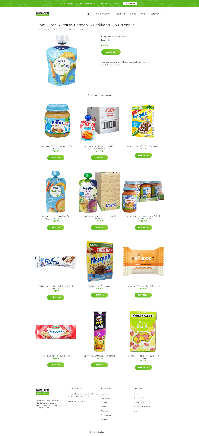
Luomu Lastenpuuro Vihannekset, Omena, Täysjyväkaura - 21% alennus (55, 217)
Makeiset (104, 411)
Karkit (133, 13)
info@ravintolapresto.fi (77, 401)
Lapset (104, 402)
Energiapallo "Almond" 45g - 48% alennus (143, 286)
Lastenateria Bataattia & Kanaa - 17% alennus (56, 147)
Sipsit (89, 13)
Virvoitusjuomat (103, 13)
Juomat (104, 394)
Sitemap (137, 411)
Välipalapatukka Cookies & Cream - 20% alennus (56, 287)
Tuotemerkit (155, 13)
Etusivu (38, 29)
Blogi (142, 13)
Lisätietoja (111, 52)
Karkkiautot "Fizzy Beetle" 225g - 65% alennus (143, 357)
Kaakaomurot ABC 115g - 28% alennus (143, 146)
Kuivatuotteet (106, 398)
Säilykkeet (121, 13)
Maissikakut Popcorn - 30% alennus (56, 356)
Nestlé (124, 37)
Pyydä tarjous (130, 3)
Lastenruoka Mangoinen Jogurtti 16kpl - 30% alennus (99, 147)
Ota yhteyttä (139, 398)
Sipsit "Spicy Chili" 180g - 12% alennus (99, 356)
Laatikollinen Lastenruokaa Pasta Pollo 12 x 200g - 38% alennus (143, 217)
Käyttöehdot (139, 402)
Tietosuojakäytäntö (142, 407)
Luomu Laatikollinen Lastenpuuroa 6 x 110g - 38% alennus (99, 217)
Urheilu (104, 419)
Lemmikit (104, 407)
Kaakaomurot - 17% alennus (99, 286)
